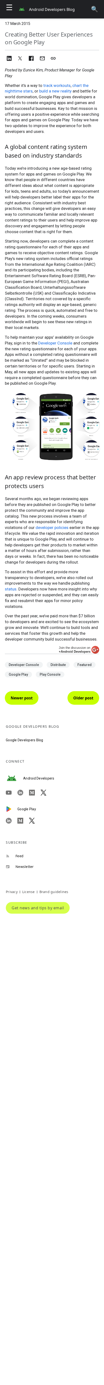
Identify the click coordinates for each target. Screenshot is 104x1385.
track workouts (57, 85)
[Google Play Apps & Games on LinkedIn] (11, 820)
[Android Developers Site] (14, 778)
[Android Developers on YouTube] (11, 793)
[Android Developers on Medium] (35, 793)
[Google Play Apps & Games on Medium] (23, 820)
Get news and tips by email (38, 908)
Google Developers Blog (24, 740)
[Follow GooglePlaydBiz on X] (35, 820)
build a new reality (55, 91)
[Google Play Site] (11, 809)
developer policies (52, 527)
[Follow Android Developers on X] (46, 793)
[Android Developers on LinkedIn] (23, 793)
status (10, 589)
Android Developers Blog (52, 9)
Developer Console (55, 343)
